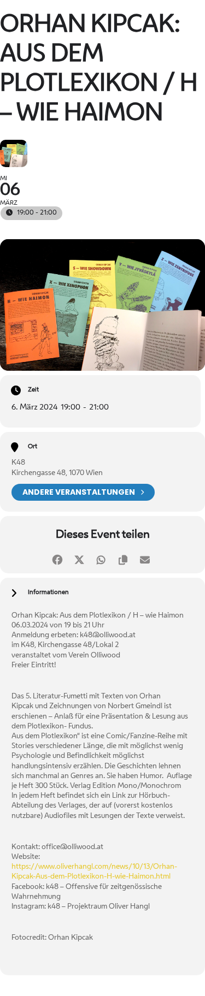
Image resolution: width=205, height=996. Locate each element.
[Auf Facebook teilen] (57, 558)
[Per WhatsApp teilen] (101, 558)
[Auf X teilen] (79, 558)
